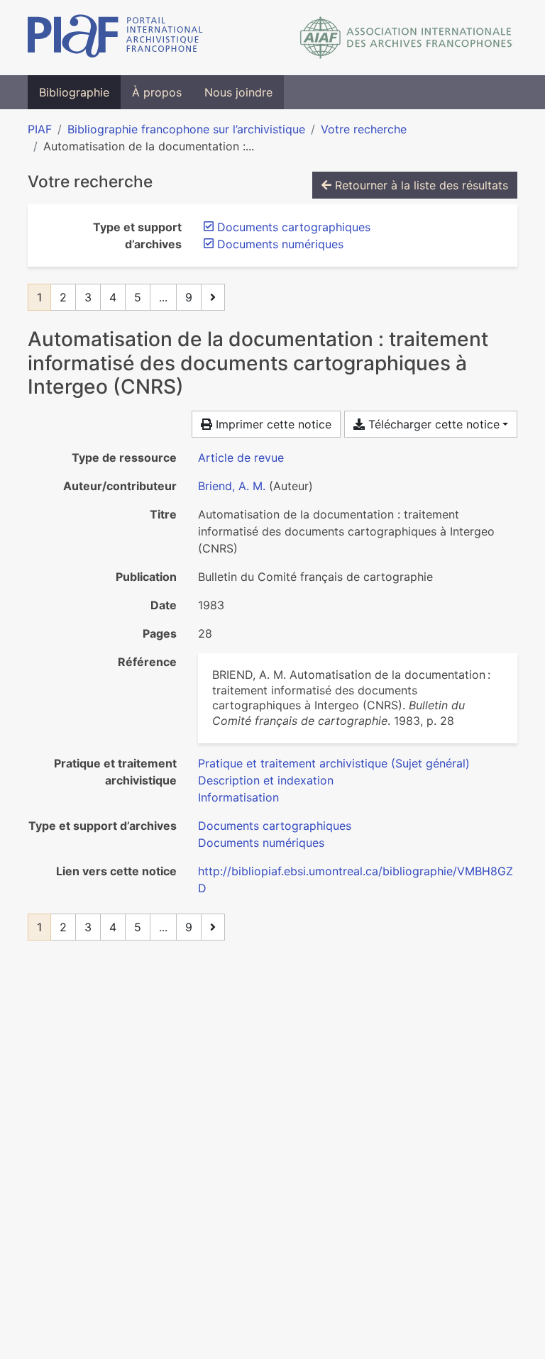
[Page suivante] (213, 297)
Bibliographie (74, 92)
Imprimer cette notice (271, 424)
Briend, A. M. (231, 486)
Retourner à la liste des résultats (419, 185)
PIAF (40, 129)
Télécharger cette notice (432, 424)
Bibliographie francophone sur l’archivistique (186, 129)
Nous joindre (238, 92)
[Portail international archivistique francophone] (115, 37)
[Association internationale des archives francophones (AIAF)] (406, 37)
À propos (157, 92)
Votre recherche (364, 129)
